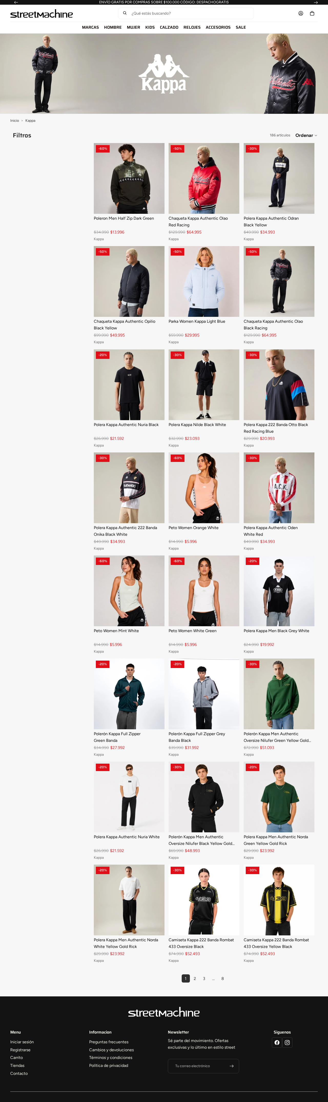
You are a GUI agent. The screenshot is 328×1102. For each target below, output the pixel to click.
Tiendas (17, 1065)
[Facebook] (277, 1042)
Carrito (16, 1057)
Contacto (19, 1073)
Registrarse (20, 1049)
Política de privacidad (108, 1065)
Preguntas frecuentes (108, 1041)
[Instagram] (287, 1042)
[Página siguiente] (232, 978)
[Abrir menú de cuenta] (300, 13)
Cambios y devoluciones (111, 1049)
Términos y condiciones (110, 1057)
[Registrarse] (232, 1066)
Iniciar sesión (22, 1041)
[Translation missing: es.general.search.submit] (124, 13)
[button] (186, 13)
